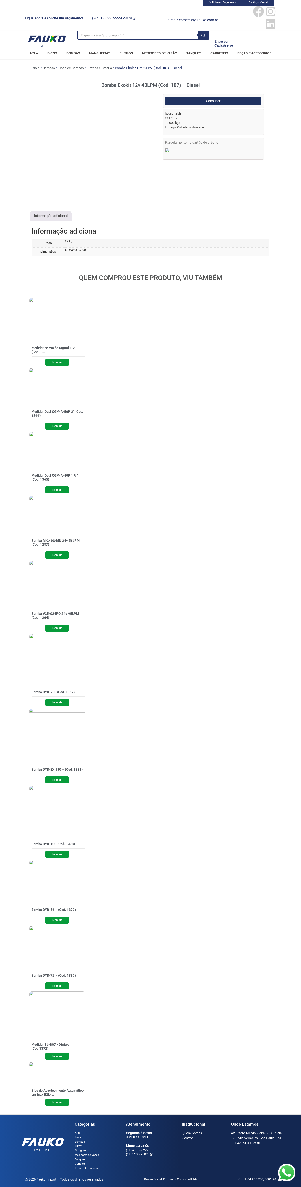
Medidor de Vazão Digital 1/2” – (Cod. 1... (55, 350)
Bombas (73, 53)
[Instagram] (270, 11)
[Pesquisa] (203, 35)
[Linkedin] (270, 23)
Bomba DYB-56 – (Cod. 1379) (54, 910)
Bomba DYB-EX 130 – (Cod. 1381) (57, 770)
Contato (187, 1138)
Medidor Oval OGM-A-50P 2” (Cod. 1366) (57, 414)
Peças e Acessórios (254, 53)
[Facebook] (258, 11)
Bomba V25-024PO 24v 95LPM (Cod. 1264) (55, 616)
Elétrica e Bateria (99, 68)
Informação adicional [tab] (51, 216)
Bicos (52, 53)
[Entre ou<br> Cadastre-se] (217, 33)
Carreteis (219, 53)
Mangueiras (99, 53)
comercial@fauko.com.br (198, 20)
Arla (34, 53)
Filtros (126, 53)
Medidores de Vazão (159, 53)
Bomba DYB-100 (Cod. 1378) (53, 844)
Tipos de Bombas (71, 68)
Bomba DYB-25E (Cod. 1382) (53, 692)
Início (36, 68)
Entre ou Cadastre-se (223, 43)
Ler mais (57, 362)
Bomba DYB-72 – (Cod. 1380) (54, 975)
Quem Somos (192, 1133)
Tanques (193, 53)
